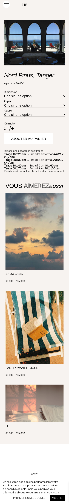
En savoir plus (50, 492)
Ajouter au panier (28, 139)
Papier (8, 101)
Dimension (10, 92)
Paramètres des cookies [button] (29, 497)
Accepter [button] (57, 497)
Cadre (8, 110)
